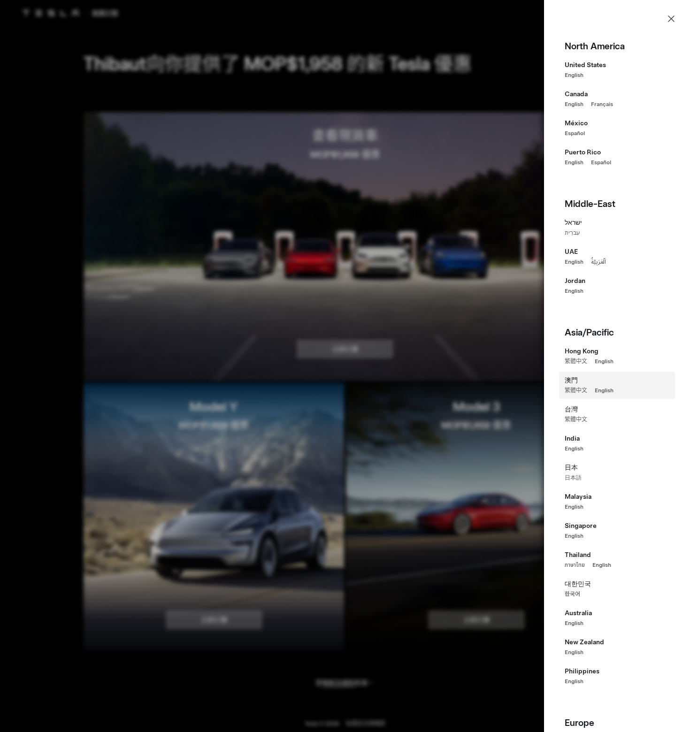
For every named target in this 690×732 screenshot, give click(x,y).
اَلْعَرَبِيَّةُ (598, 262)
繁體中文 (576, 361)
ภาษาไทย (575, 565)
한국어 (572, 594)
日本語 (573, 477)
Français (602, 104)
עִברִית (572, 232)
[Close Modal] (671, 18)
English (574, 75)
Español (575, 133)
